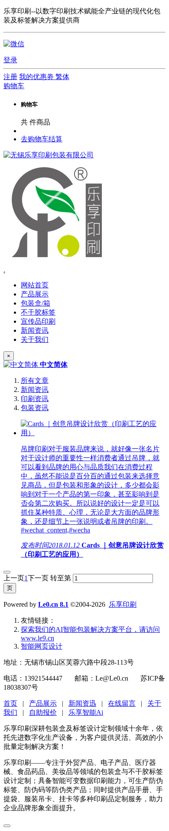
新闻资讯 (35, 389)
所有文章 (35, 380)
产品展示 (43, 703)
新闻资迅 (82, 703)
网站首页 (35, 285)
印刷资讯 (35, 398)
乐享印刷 (122, 604)
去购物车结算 (41, 139)
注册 (10, 76)
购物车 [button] (13, 85)
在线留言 (122, 703)
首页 (10, 703)
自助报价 (43, 712)
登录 (10, 60)
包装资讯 (35, 407)
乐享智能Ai (85, 712)
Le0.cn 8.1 (53, 604)
